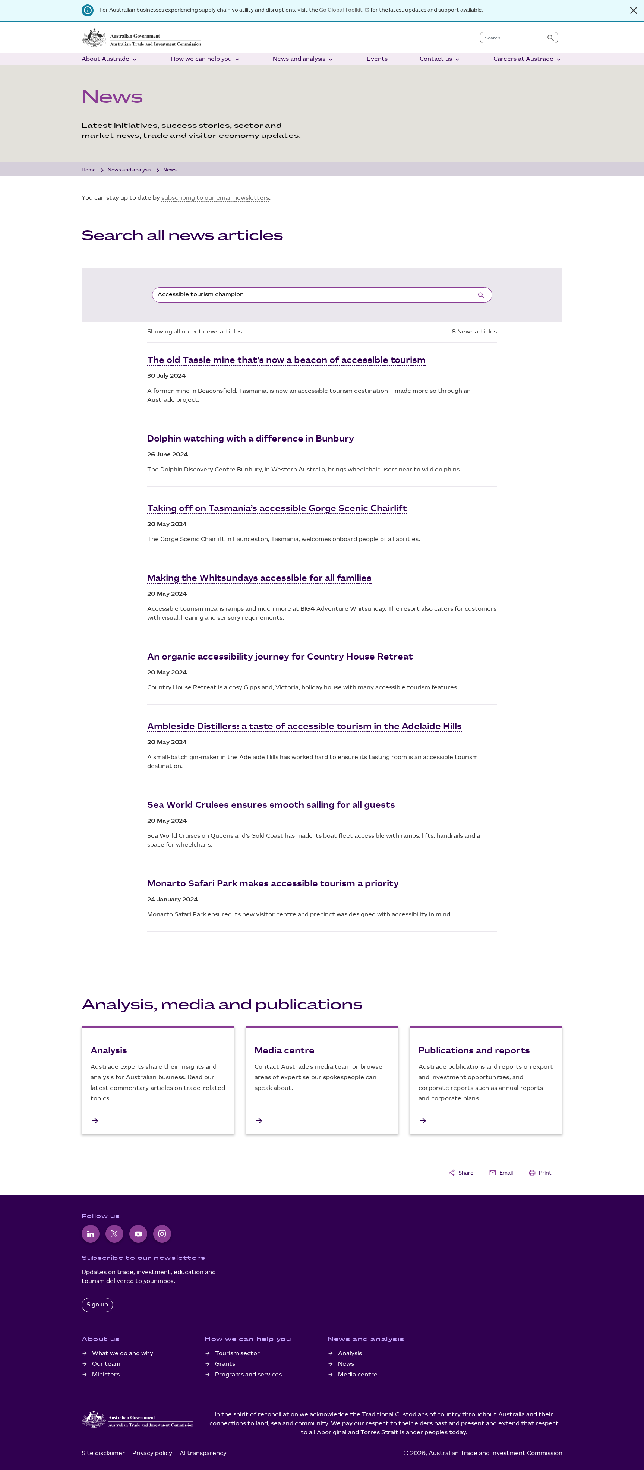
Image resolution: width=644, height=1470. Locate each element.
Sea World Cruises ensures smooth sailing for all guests (271, 805)
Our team (106, 1364)
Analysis (350, 1353)
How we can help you (206, 59)
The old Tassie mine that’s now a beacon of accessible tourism (286, 360)
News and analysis (303, 59)
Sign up (97, 1305)
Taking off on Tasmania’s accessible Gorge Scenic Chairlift (277, 508)
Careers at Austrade (527, 59)
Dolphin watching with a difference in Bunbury (250, 439)
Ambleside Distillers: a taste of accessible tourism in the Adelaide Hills (304, 726)
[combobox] (512, 37)
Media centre (358, 1375)
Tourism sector (237, 1353)
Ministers (106, 1375)
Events (377, 59)
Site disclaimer (103, 1453)
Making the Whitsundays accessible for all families (259, 578)
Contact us (440, 59)
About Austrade (110, 59)
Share (460, 1172)
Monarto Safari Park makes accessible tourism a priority (273, 884)
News (346, 1364)
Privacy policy (152, 1453)
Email (501, 1172)
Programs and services (248, 1375)
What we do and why (122, 1353)
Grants (225, 1364)
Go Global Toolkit (341, 10)
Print (540, 1172)
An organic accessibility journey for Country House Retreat (280, 657)
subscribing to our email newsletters (215, 198)
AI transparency (203, 1453)
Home (89, 170)
